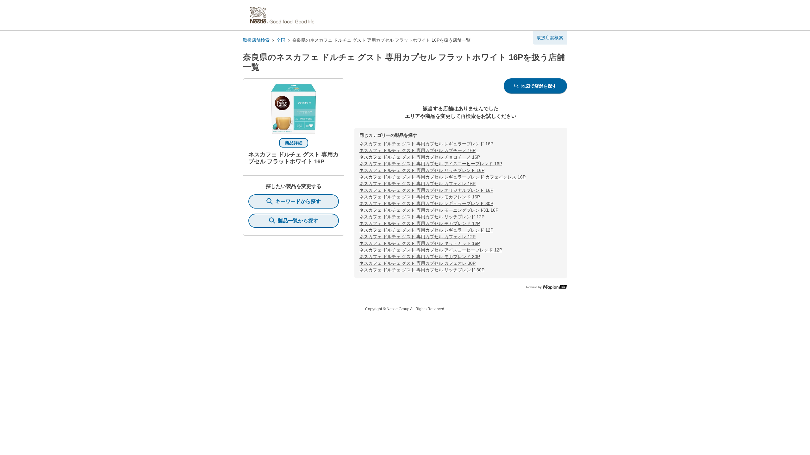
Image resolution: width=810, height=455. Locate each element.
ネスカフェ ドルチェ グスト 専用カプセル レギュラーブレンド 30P (426, 203)
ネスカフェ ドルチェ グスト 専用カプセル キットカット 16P (419, 243)
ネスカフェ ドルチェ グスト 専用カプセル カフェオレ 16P (417, 183)
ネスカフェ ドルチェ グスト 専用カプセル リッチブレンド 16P (421, 170)
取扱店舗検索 (256, 40)
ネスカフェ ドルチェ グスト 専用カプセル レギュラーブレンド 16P (426, 143)
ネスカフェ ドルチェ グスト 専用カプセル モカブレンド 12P (419, 223)
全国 (281, 40)
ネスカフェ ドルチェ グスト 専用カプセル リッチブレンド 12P (421, 216)
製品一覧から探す (298, 220)
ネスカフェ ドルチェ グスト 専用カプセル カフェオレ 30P (417, 263)
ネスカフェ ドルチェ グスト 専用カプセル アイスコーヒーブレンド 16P (430, 163)
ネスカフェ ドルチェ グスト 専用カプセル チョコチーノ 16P (419, 157)
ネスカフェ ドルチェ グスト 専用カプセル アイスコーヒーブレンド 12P (430, 249)
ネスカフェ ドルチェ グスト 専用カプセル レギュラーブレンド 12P (426, 230)
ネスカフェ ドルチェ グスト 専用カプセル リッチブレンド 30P (421, 269)
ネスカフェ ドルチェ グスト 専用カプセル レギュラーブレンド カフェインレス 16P (442, 176)
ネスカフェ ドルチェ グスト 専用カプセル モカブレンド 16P (419, 196)
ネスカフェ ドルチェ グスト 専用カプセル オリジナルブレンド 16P (426, 190)
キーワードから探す (298, 201)
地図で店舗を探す (539, 85)
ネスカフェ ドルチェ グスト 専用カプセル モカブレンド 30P (419, 256)
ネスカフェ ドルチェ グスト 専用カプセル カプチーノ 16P (417, 150)
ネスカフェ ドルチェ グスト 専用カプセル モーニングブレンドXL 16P (428, 210)
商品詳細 (293, 142)
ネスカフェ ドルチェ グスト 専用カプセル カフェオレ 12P (417, 236)
